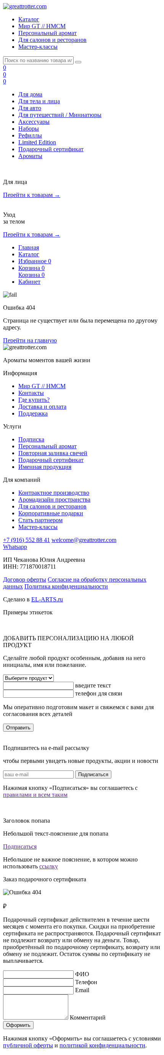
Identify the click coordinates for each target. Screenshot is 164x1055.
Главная (28, 247)
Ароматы (30, 156)
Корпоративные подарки (50, 513)
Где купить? (34, 399)
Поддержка (33, 413)
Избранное (34, 261)
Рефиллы (30, 135)
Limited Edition (37, 142)
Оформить (18, 1025)
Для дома (30, 94)
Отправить (18, 728)
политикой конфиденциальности (102, 1045)
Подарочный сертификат (51, 149)
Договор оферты (24, 579)
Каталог (28, 19)
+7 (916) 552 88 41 (26, 540)
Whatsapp (15, 546)
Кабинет (29, 281)
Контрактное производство (53, 492)
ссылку (48, 866)
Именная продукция (44, 467)
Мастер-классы (38, 46)
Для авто (29, 108)
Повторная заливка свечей (52, 453)
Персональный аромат (47, 33)
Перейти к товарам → (31, 195)
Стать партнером (40, 520)
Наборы (28, 128)
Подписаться (93, 774)
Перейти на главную (30, 340)
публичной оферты (28, 1045)
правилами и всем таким (35, 794)
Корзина (31, 268)
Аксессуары (34, 121)
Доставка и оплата (42, 406)
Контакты (31, 393)
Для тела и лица (39, 101)
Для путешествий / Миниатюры (59, 115)
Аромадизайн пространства (54, 499)
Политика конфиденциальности (66, 586)
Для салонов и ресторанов (52, 40)
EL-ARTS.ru (47, 599)
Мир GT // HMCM (42, 26)
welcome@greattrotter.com (83, 540)
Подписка (31, 439)
